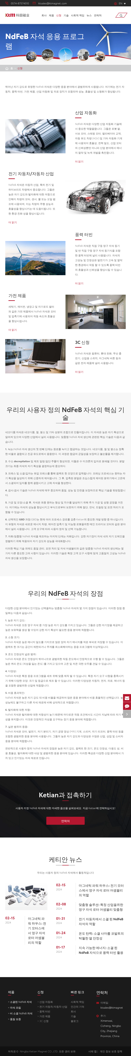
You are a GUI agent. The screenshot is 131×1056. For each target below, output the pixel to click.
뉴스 (89, 15)
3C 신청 (82, 342)
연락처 (98, 15)
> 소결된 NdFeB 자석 (20, 1001)
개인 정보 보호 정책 (111, 1051)
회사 (44, 15)
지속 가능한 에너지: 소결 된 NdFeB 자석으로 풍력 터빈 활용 (101, 950)
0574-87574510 (20, 3)
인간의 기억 (77, 1006)
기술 (66, 15)
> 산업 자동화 (45, 1001)
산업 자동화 (86, 112)
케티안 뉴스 (65, 859)
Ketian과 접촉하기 (65, 794)
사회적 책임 (77, 15)
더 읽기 (79, 161)
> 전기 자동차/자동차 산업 (52, 1006)
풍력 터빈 (84, 234)
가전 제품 (17, 295)
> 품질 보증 (14, 1019)
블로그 (74, 1021)
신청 (58, 15)
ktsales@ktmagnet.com (52, 3)
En (120, 3)
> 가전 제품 (43, 1016)
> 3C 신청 (43, 1021)
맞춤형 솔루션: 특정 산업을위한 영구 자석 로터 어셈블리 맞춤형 (101, 906)
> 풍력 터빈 (43, 1011)
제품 (51, 15)
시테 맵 (92, 1051)
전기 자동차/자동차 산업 (31, 173)
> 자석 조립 (14, 1007)
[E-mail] (127, 698)
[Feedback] (127, 706)
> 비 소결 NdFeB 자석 (20, 1013)
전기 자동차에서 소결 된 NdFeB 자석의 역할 (101, 921)
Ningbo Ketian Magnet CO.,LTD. (39, 1051)
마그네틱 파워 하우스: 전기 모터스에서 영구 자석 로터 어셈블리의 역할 (37, 930)
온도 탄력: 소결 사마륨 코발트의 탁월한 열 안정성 (101, 935)
